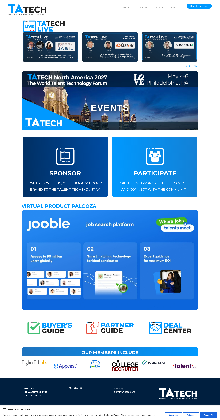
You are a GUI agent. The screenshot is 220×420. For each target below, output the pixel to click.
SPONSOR (65, 173)
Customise (173, 415)
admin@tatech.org (124, 391)
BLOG (173, 7)
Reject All (191, 415)
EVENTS (159, 7)
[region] (110, 412)
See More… (191, 66)
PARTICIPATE (155, 173)
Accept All (208, 415)
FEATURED (127, 7)
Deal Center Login (199, 6)
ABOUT (143, 7)
